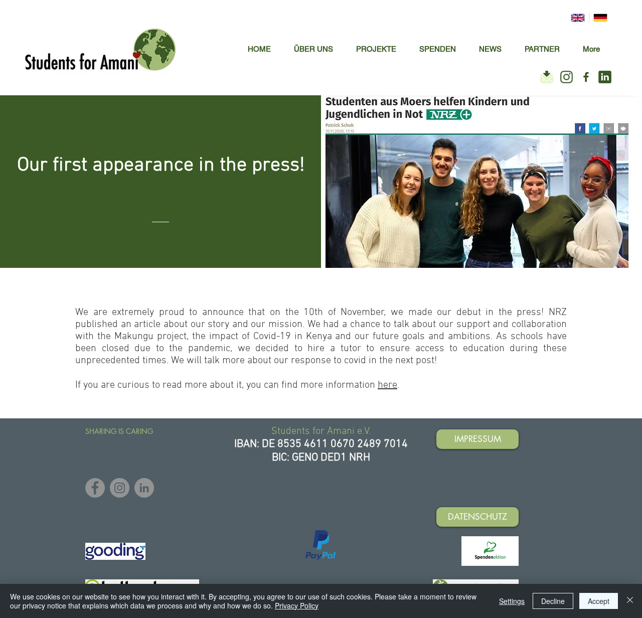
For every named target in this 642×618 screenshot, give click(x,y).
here (387, 385)
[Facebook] (95, 488)
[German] (600, 18)
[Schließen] (630, 601)
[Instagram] (119, 488)
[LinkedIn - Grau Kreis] (144, 488)
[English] (578, 18)
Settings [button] (512, 601)
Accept (598, 601)
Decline (553, 601)
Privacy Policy (296, 605)
